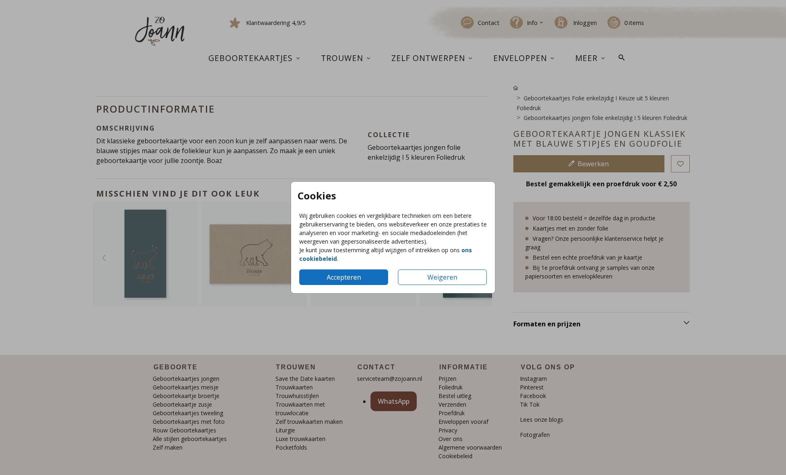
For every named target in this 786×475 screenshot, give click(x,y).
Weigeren (442, 277)
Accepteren (344, 277)
